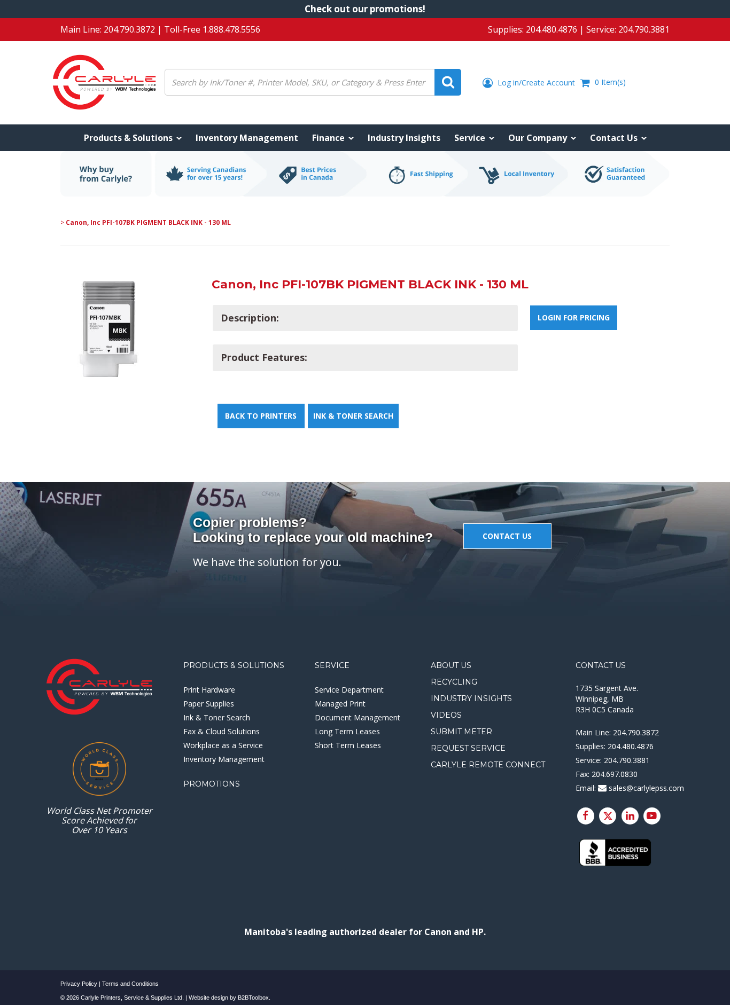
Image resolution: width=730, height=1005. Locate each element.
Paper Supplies (208, 703)
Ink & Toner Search (353, 416)
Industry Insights (471, 698)
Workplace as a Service (223, 745)
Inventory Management (224, 759)
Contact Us (601, 665)
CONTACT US (507, 536)
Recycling (454, 682)
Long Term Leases (347, 731)
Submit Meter (461, 731)
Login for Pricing (574, 317)
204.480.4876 (551, 29)
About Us (451, 665)
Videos (446, 715)
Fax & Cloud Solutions (221, 731)
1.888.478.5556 (231, 29)
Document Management (357, 717)
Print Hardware (209, 690)
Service (332, 665)
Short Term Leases (348, 745)
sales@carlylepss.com (645, 788)
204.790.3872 (129, 29)
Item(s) (610, 82)
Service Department (349, 690)
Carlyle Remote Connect (488, 765)
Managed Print (340, 703)
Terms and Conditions (130, 983)
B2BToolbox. (254, 997)
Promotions (211, 784)
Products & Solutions (233, 665)
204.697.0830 (615, 774)
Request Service (468, 748)
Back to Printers (261, 416)
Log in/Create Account (535, 82)
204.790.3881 (644, 29)
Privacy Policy (78, 983)
